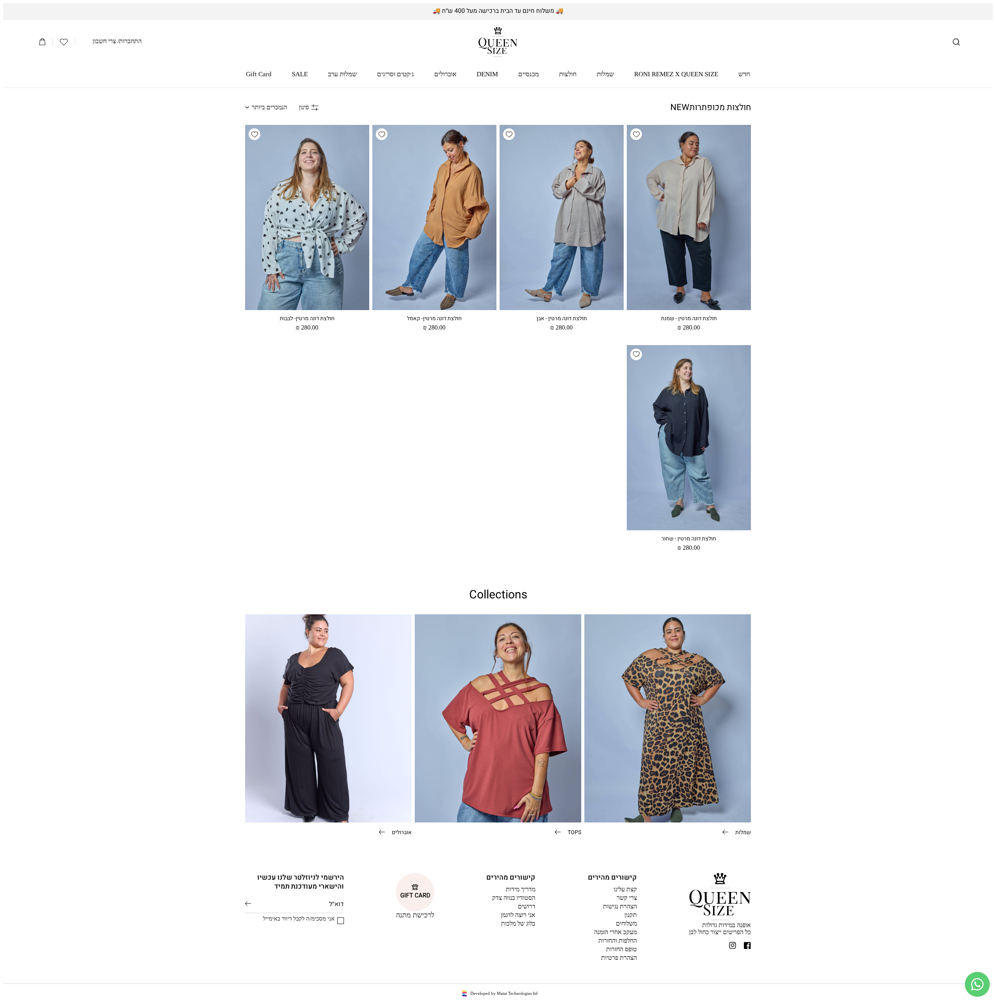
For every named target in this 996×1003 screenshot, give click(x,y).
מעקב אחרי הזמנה (615, 932)
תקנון (630, 915)
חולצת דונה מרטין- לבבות (307, 319)
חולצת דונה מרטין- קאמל (434, 319)
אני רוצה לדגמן (518, 915)
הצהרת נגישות (620, 906)
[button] (956, 42)
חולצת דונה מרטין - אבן (562, 319)
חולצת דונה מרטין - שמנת (689, 319)
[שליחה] (248, 903)
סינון (304, 107)
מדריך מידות (520, 889)
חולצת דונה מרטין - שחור (688, 539)
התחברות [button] (130, 41)
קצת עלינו (625, 889)
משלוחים (626, 923)
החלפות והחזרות (617, 940)
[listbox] (266, 107)
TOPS (573, 832)
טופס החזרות (621, 949)
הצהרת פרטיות (619, 957)
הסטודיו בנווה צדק (513, 897)
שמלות (742, 832)
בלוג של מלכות (518, 923)
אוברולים (401, 832)
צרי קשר (627, 897)
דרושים (526, 906)
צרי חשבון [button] (104, 41)
